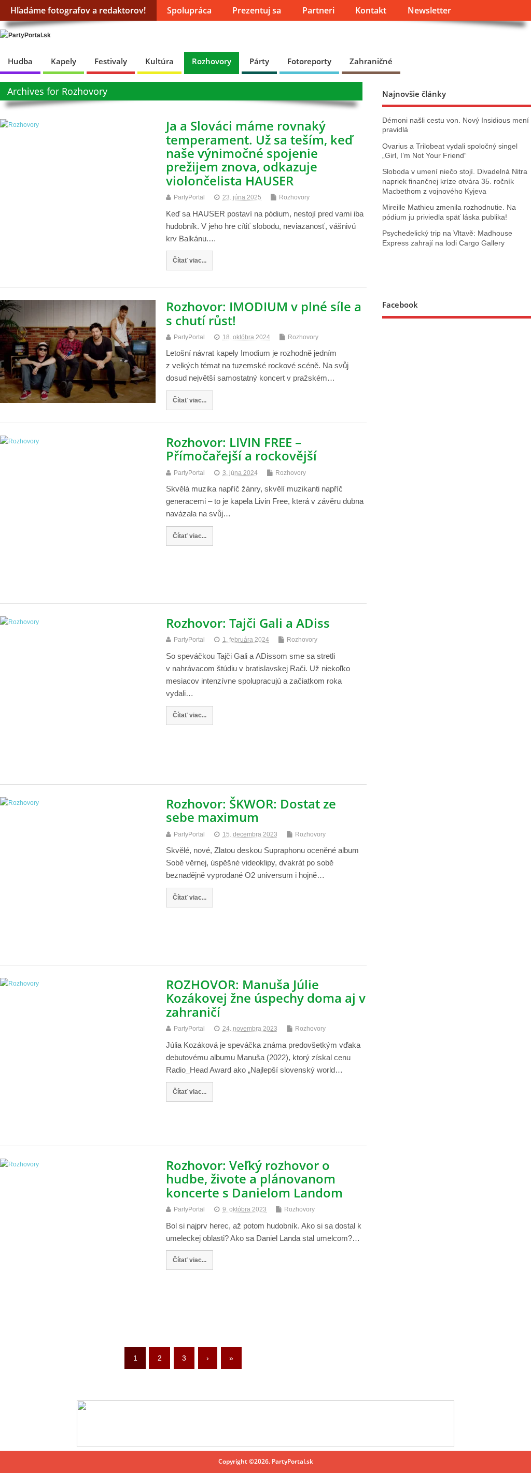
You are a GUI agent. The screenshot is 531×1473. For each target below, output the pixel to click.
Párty (259, 61)
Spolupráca (189, 10)
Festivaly (110, 61)
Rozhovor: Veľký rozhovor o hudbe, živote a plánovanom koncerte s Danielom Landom (254, 1179)
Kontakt (370, 10)
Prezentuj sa (256, 10)
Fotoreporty (309, 61)
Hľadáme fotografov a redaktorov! (78, 10)
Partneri (318, 10)
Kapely (63, 61)
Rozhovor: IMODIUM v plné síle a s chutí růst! (263, 313)
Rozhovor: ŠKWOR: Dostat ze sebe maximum (251, 810)
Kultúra (159, 61)
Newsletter (429, 10)
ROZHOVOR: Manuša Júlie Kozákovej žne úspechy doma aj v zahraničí (266, 998)
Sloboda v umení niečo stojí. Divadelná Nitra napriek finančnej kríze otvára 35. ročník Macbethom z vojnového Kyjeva (454, 181)
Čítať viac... (189, 260)
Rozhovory (211, 61)
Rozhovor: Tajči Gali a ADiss (248, 622)
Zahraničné (371, 61)
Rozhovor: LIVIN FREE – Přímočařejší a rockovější (241, 449)
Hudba (20, 61)
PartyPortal (189, 197)
